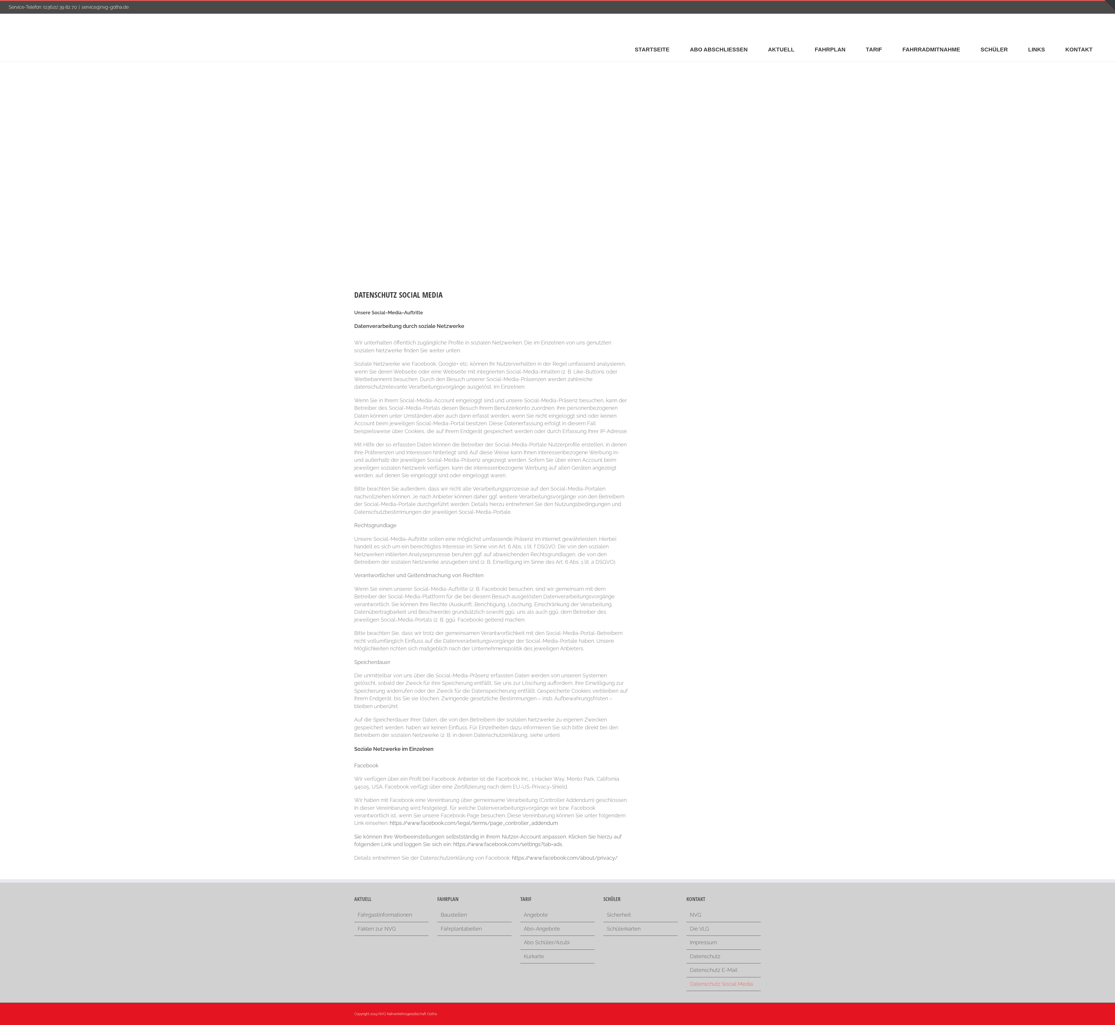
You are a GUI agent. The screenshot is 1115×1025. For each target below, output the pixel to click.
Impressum (703, 942)
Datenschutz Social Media (721, 984)
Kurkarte (534, 956)
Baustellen (454, 915)
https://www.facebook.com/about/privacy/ (565, 858)
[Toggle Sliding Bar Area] (1110, 5)
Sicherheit (619, 915)
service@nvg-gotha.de (105, 7)
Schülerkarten (624, 929)
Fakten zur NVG (377, 929)
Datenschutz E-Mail (714, 970)
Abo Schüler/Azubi (547, 942)
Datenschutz (705, 956)
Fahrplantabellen (461, 929)
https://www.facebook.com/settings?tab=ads (507, 844)
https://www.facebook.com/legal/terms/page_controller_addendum (474, 823)
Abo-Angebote (542, 929)
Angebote (536, 915)
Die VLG (699, 929)
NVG (695, 915)
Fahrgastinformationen (385, 915)
